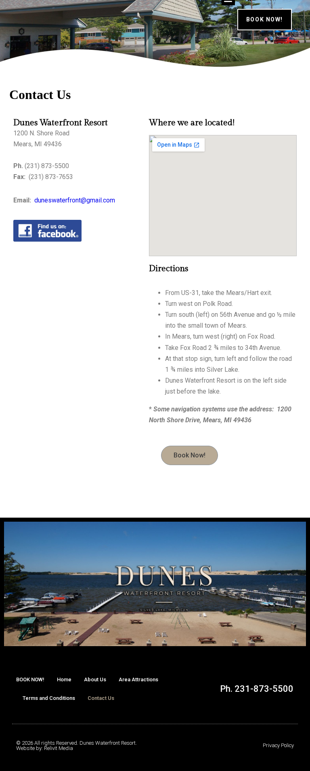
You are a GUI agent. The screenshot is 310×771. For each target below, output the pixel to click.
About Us (95, 679)
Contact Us (101, 698)
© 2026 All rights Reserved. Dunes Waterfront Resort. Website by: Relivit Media (76, 745)
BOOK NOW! (30, 679)
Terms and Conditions (49, 698)
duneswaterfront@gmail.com (74, 200)
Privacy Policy (278, 745)
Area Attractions (138, 679)
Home (64, 679)
